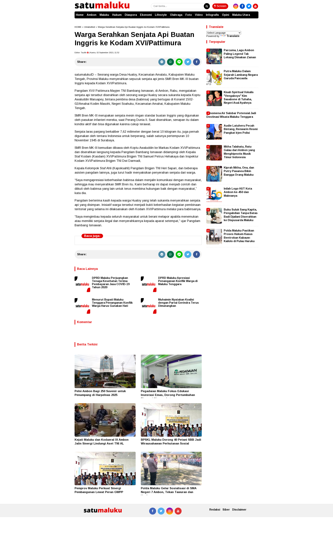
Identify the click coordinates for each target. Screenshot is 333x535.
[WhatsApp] (170, 61)
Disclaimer (239, 509)
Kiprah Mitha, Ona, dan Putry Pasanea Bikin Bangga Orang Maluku (239, 171)
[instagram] (235, 6)
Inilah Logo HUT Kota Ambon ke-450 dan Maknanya (238, 192)
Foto (188, 14)
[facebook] (242, 6)
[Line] (179, 61)
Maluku (104, 14)
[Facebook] (196, 61)
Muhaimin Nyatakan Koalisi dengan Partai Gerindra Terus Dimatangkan (178, 302)
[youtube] (255, 6)
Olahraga (176, 14)
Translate (233, 36)
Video (199, 14)
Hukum (117, 14)
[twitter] (248, 6)
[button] (255, 13)
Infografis (212, 14)
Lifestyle (161, 14)
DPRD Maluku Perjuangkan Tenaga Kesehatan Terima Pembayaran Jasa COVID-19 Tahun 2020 (111, 282)
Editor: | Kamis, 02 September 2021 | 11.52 (97, 53)
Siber (226, 509)
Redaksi (214, 509)
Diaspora (131, 14)
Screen (221, 6)
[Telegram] (161, 61)
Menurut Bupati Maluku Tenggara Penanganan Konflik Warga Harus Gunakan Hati (112, 302)
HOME (78, 27)
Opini (225, 14)
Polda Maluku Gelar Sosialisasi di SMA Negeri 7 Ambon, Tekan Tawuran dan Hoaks (168, 492)
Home (80, 14)
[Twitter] (187, 61)
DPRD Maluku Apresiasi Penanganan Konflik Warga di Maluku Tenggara (178, 281)
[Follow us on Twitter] (161, 511)
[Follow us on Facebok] (152, 511)
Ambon (91, 14)
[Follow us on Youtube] (178, 511)
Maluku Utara (241, 14)
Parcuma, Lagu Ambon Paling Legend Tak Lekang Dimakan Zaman (240, 54)
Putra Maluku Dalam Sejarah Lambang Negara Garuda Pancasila (241, 75)
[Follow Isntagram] (169, 511)
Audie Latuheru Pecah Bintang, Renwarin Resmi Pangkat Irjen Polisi (241, 129)
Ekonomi (146, 14)
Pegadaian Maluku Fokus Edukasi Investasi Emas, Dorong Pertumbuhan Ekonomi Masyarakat (168, 395)
